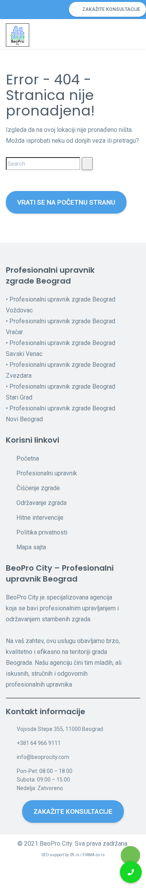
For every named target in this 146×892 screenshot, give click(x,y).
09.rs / (76, 855)
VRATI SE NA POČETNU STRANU (66, 202)
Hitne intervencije (39, 517)
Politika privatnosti (41, 532)
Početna (27, 458)
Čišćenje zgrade (38, 488)
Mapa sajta (31, 547)
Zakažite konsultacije (111, 9)
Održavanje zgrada (41, 502)
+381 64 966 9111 (39, 743)
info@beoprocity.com (43, 757)
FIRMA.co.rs (94, 855)
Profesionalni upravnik (46, 473)
